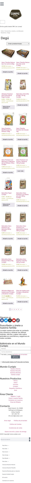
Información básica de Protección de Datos (15, 362)
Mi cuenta (4, 477)
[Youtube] (14, 320)
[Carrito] (2, 22)
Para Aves (4, 461)
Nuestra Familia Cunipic (8, 474)
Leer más (20, 171)
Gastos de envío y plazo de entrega (15, 431)
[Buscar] (29, 439)
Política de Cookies (15, 424)
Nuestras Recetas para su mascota (11, 471)
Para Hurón (5, 451)
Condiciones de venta (15, 428)
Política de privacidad (20, 354)
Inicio (2, 31)
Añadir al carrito (8, 72)
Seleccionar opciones (6, 107)
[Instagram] (10, 320)
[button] (15, 362)
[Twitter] (6, 320)
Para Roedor (5, 458)
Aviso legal (7, 420)
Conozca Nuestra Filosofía (8, 467)
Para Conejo (5, 455)
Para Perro (5, 445)
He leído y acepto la (14, 354)
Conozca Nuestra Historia (8, 464)
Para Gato (4, 448)
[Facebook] (2, 320)
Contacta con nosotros (8, 480)
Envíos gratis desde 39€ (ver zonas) (11, 26)
